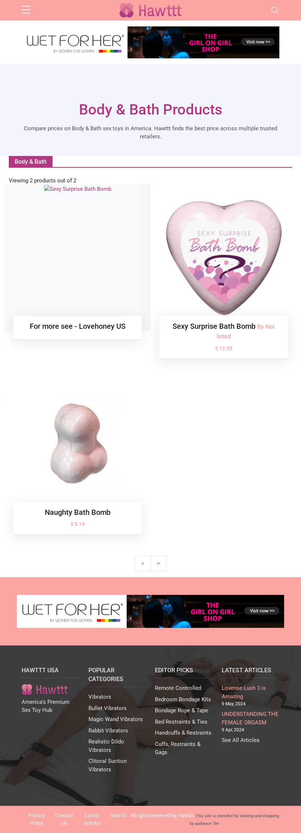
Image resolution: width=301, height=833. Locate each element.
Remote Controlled (178, 688)
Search (118, 815)
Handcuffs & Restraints (183, 733)
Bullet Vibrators (107, 708)
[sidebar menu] (26, 10)
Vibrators (99, 697)
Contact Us (64, 819)
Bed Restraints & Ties (181, 722)
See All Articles (241, 740)
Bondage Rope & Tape (181, 710)
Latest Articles (92, 819)
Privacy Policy (36, 819)
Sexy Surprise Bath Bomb (215, 326)
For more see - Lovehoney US (78, 326)
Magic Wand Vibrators (115, 719)
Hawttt (186, 815)
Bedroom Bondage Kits (183, 699)
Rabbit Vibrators (108, 730)
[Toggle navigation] (275, 10)
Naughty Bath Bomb (77, 512)
